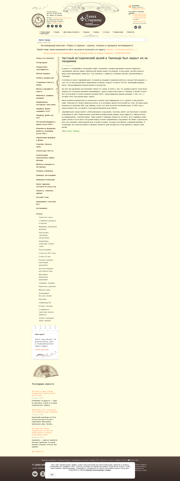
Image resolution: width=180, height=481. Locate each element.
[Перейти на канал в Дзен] (56, 26)
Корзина (135, 6)
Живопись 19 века (107, 460)
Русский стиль (42, 197)
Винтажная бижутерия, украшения (43, 277)
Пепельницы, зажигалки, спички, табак (46, 244)
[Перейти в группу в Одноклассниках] (52, 26)
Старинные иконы (64, 460)
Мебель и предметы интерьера (45, 165)
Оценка (87, 32)
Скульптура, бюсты (44, 151)
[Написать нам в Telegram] (130, 26)
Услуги (56, 32)
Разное (39, 214)
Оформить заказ (138, 9)
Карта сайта (134, 460)
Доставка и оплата (71, 32)
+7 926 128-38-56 (139, 14)
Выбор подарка (43, 73)
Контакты (45, 34)
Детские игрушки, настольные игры (46, 269)
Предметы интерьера (49, 460)
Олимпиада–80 (45, 303)
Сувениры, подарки (47, 283)
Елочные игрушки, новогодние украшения (46, 262)
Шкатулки (43, 299)
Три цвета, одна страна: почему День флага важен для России (43, 393)
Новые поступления (45, 58)
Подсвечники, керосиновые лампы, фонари (45, 158)
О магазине (45, 32)
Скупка (96, 32)
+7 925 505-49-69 (139, 16)
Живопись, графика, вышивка (45, 96)
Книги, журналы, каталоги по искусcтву (46, 185)
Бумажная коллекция (45, 180)
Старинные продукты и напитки (47, 222)
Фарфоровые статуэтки (80, 460)
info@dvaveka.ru (57, 23)
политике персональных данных (98, 470)
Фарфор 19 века (120, 460)
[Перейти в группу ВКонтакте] (48, 26)
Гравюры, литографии (46, 175)
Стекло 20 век (44, 256)
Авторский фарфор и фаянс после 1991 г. (45, 123)
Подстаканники (45, 250)
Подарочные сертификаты (42, 68)
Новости (130, 32)
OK (52, 475)
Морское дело (44, 290)
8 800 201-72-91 (139, 21)
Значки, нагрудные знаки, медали (46, 319)
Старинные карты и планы (45, 83)
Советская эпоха (46, 217)
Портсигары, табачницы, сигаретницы (44, 235)
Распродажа (41, 62)
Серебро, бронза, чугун (44, 145)
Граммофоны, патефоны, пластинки (45, 103)
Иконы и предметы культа (44, 90)
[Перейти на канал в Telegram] (60, 26)
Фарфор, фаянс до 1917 (44, 116)
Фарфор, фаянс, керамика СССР (43, 110)
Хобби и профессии (45, 78)
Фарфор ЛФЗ (94, 460)
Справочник (118, 32)
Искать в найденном (44, 42)
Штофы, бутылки (46, 306)
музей (69, 131)
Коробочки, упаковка (47, 286)
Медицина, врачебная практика (48, 227)
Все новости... (38, 451)
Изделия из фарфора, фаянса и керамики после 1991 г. (46, 131)
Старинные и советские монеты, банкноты (46, 312)
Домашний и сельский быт (46, 202)
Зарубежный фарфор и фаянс (45, 138)
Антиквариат (42, 208)
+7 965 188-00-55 (139, 18)
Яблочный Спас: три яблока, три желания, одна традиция (44, 411)
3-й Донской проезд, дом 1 (62, 18)
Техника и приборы (44, 171)
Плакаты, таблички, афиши (45, 191)
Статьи (106, 32)
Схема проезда (41, 349)
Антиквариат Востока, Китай (45, 294)
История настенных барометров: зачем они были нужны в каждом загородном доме (42, 432)
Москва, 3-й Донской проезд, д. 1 (122, 49)
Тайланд (76, 131)
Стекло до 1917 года (47, 253)
